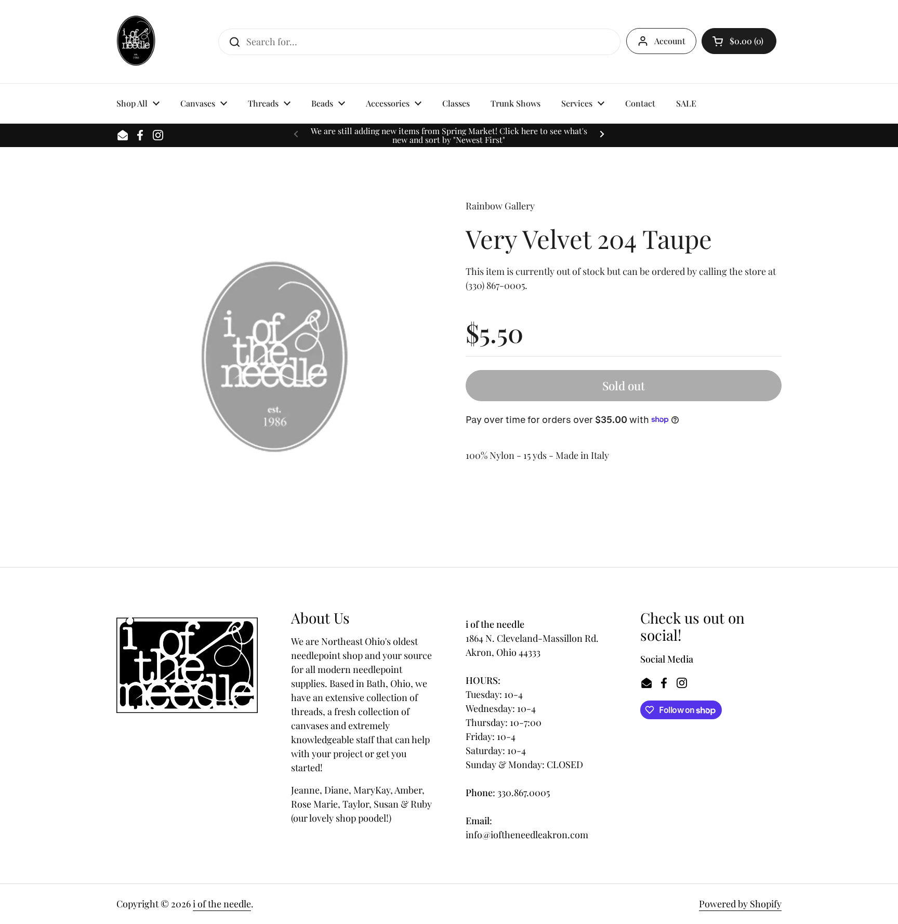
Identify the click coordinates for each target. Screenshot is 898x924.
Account (669, 40)
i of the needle (222, 903)
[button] (739, 41)
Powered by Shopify (740, 903)
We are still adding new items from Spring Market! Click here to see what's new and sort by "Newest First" (449, 135)
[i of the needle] (135, 42)
